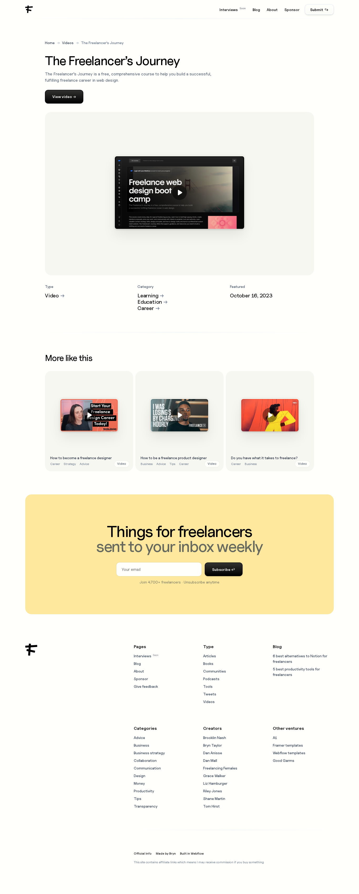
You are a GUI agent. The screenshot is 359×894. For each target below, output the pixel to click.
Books (208, 663)
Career (55, 464)
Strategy (70, 464)
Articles (209, 656)
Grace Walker (214, 775)
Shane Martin (214, 798)
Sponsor (292, 9)
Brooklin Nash (214, 737)
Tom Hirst (211, 806)
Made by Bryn (166, 853)
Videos (68, 42)
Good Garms (283, 760)
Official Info (143, 853)
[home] (29, 9)
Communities (214, 671)
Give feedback (146, 686)
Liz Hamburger (215, 783)
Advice (84, 464)
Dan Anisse (212, 753)
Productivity (144, 791)
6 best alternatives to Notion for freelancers (300, 659)
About (272, 9)
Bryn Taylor (212, 745)
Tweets (209, 694)
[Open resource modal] (89, 421)
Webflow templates (289, 753)
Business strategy (149, 753)
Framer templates (288, 745)
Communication (147, 768)
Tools (208, 686)
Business (147, 464)
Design (139, 775)
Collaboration (145, 760)
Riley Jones (212, 791)
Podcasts (211, 678)
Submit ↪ (319, 9)
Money (139, 783)
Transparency (145, 806)
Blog (256, 9)
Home (50, 42)
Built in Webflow (192, 853)
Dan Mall (210, 760)
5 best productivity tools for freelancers (296, 672)
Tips (172, 464)
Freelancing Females (220, 768)
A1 (275, 737)
